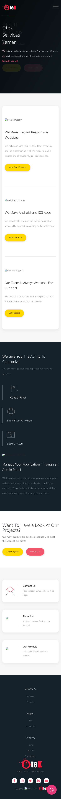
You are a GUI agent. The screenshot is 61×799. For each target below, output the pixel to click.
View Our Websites (17, 167)
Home (30, 745)
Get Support (14, 313)
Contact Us (35, 552)
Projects (30, 702)
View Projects (12, 552)
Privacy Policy (30, 756)
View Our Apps (15, 238)
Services (30, 697)
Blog (30, 721)
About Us (30, 751)
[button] (5, 16)
